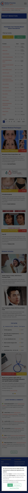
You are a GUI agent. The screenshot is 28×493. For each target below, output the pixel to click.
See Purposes (17, 485)
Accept (10, 485)
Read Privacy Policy (14, 488)
